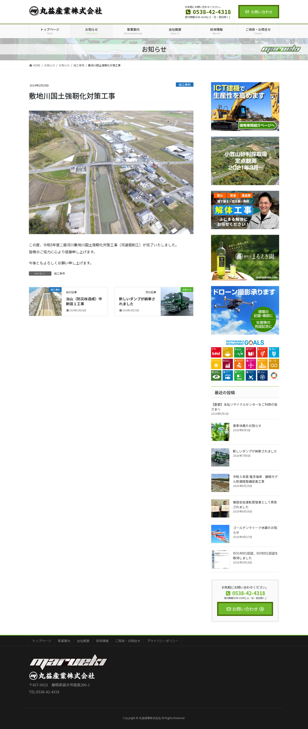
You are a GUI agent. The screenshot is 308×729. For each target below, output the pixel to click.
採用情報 (102, 640)
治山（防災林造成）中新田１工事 (84, 301)
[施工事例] (45, 297)
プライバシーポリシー (163, 640)
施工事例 (185, 84)
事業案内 (64, 640)
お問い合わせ (262, 11)
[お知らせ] (177, 298)
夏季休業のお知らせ (247, 425)
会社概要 (83, 640)
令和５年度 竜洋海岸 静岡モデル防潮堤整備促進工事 (255, 479)
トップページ (41, 640)
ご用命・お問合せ (127, 640)
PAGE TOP (297, 703)
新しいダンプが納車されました (137, 301)
